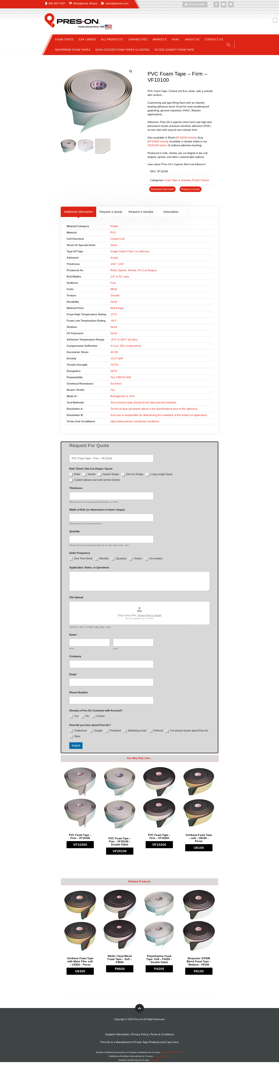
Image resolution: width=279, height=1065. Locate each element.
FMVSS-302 (123, 377)
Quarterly (121, 558)
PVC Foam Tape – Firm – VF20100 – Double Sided (119, 841)
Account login (196, 4)
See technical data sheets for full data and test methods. (143, 402)
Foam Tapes (64, 39)
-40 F (113, 320)
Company (75, 656)
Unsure (100, 716)
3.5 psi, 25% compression (125, 346)
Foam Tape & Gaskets (177, 180)
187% (113, 371)
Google (98, 730)
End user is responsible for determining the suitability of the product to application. (159, 415)
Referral (158, 730)
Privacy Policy (139, 1034)
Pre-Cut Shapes (147, 270)
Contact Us (214, 39)
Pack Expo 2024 (162, 1056)
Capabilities (138, 39)
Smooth (115, 295)
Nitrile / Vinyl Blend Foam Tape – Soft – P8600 (120, 959)
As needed (156, 558)
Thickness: (76, 488)
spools (161, 157)
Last (115, 648)
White (113, 289)
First (71, 648)
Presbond (115, 730)
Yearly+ (138, 558)
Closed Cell (117, 238)
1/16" (121, 264)
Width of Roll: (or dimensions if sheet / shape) (97, 509)
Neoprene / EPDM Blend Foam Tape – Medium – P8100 (199, 961)
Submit (76, 745)
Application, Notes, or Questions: (89, 567)
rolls (165, 153)
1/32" (113, 264)
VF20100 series (157, 145)
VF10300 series (157, 141)
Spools (122, 270)
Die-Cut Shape (134, 474)
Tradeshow (80, 730)
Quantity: (74, 531)
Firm (113, 283)
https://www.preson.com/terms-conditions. (135, 421)
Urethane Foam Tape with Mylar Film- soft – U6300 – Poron (80, 961)
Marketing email (137, 730)
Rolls (113, 270)
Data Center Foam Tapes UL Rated (123, 49)
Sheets (132, 270)
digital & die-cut (197, 153)
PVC (113, 232)
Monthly (104, 558)
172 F (113, 314)
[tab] (78, 212)
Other (77, 736)
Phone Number (78, 692)
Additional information (78, 211)
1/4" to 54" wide (119, 276)
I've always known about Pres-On (189, 730)
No (87, 716)
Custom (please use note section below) (97, 479)
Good (113, 301)
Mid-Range (117, 308)
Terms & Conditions (162, 1034)
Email (73, 674)
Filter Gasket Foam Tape (174, 49)
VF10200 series (185, 137)
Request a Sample (141, 211)
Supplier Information (117, 1034)
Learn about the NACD (172, 1052)
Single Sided (118, 251)
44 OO (114, 352)
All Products (112, 39)
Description (170, 211)
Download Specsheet (162, 189)
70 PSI (114, 364)
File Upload (76, 597)
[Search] (228, 45)
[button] (131, 71)
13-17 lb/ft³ (116, 358)
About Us (192, 39)
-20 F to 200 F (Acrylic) (124, 339)
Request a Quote (190, 189)
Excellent (116, 383)
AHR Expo (155, 1060)
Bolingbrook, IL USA (122, 396)
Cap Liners (87, 39)
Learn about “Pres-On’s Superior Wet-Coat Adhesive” (177, 164)
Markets (160, 39)
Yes (112, 377)
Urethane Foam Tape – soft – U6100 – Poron (199, 838)
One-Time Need (83, 558)
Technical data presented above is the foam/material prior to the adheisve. (154, 408)
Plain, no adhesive (138, 251)
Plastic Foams (200, 180)
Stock (113, 245)
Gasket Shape (111, 474)
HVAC (176, 39)
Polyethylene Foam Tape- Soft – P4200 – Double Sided (159, 959)
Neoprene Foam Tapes (72, 49)
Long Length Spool (161, 474)
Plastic (114, 226)
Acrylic (114, 257)
